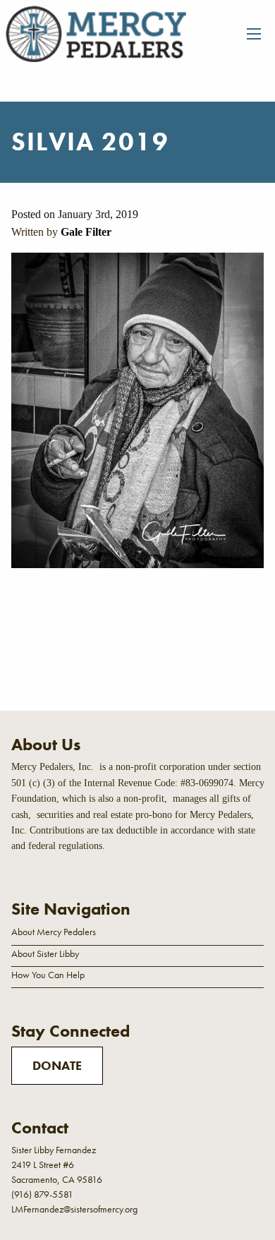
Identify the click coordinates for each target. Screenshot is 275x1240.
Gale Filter (86, 232)
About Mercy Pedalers (53, 931)
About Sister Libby (45, 953)
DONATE (57, 1065)
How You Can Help (48, 974)
